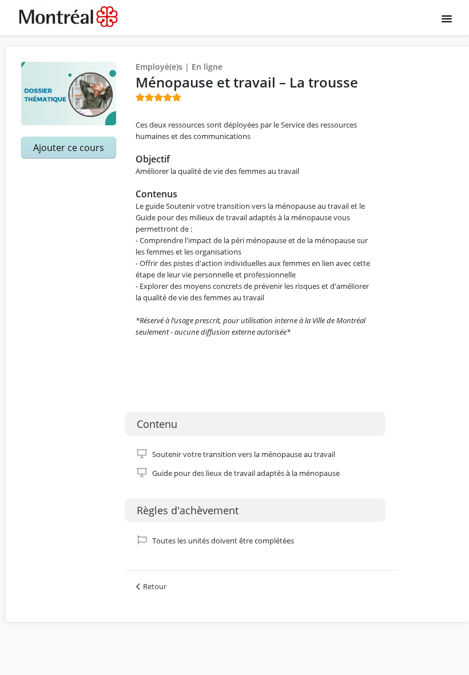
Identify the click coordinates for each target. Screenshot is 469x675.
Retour (154, 586)
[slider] (158, 97)
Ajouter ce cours (68, 147)
